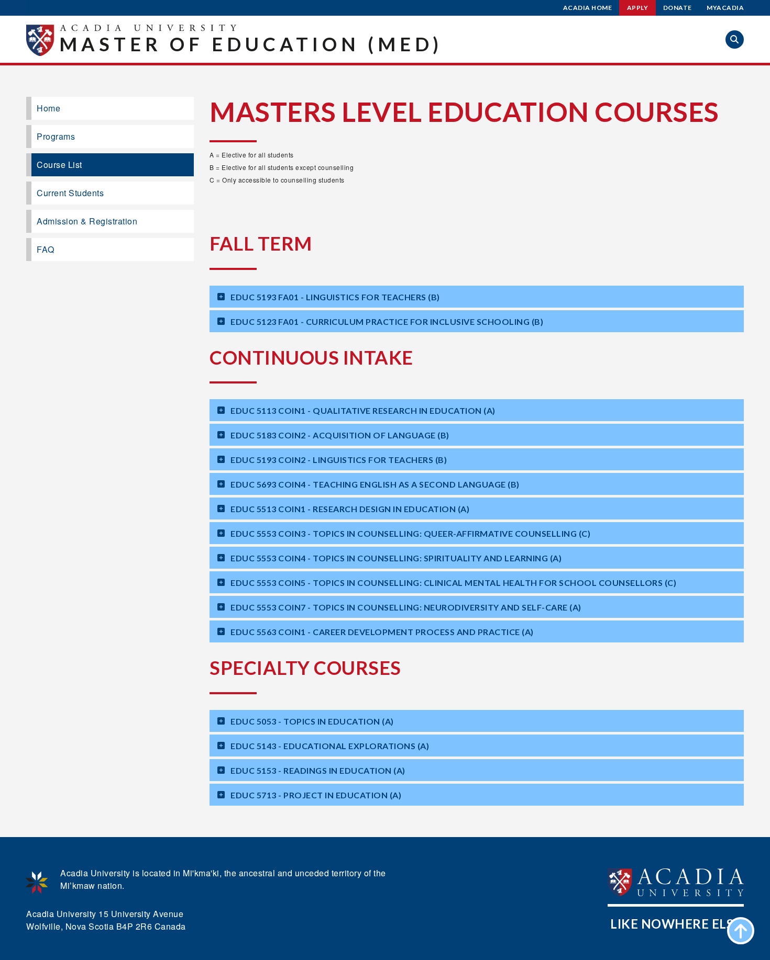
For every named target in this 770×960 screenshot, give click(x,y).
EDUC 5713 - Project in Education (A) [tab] (315, 795)
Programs (56, 136)
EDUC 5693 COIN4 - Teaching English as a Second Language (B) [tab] (375, 484)
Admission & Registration (87, 221)
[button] (734, 39)
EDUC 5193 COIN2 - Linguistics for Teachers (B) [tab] (338, 460)
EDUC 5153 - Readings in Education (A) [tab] (317, 770)
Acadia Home (587, 8)
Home (48, 108)
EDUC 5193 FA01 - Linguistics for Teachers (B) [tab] (335, 297)
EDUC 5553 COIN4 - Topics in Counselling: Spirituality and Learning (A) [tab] (396, 558)
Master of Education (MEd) (251, 43)
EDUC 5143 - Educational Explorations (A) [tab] (329, 746)
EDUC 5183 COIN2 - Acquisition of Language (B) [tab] (339, 435)
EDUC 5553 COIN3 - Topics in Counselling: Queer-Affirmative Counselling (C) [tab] (410, 533)
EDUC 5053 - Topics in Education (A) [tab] (312, 721)
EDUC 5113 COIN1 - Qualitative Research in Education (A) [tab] (363, 410)
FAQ (45, 249)
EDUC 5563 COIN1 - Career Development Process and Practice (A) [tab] (382, 632)
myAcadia (725, 8)
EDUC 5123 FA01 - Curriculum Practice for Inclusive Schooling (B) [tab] (386, 321)
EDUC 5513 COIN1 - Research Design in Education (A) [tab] (349, 509)
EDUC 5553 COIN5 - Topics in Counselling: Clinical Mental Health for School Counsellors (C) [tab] (453, 583)
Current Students (70, 193)
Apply (637, 8)
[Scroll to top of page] (740, 930)
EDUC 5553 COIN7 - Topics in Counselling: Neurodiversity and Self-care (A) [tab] (405, 607)
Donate (677, 8)
